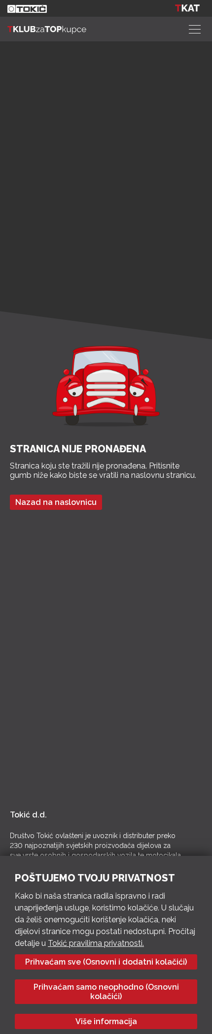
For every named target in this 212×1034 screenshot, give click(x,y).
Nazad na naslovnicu (56, 502)
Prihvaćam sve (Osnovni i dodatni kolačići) (106, 962)
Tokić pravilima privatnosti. (96, 943)
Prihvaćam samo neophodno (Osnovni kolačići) (106, 991)
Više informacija (106, 1021)
